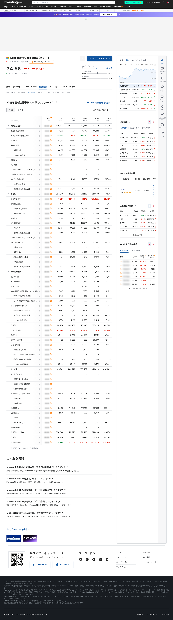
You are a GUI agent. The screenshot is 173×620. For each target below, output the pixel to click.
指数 (127, 60)
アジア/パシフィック (107, 10)
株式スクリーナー (105, 7)
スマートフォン (122, 557)
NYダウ (122, 97)
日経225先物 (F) (125, 90)
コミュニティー (68, 86)
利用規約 (140, 614)
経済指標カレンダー (90, 7)
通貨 (121, 60)
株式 (6, 10)
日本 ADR (71, 10)
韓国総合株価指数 (125, 93)
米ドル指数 (123, 108)
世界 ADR (63, 10)
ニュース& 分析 (29, 86)
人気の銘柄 (123, 128)
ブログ (118, 552)
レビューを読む (153, 190)
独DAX (122, 101)
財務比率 (56, 92)
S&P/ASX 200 (125, 105)
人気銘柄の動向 (126, 206)
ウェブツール (121, 567)
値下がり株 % (146, 128)
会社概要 (146, 552)
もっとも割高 (135, 250)
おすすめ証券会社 (127, 173)
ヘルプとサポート (149, 562)
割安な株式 (126, 10)
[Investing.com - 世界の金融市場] (13, 2)
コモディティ (136, 60)
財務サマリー (10, 92)
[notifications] (163, 2)
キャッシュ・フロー (44, 92)
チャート (17, 86)
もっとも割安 (124, 250)
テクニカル (54, 86)
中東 (97, 10)
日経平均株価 (124, 86)
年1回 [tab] (11, 110)
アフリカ (118, 10)
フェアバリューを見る (103, 68)
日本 (26, 10)
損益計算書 (21, 92)
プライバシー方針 (152, 614)
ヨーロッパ (90, 10)
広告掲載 (146, 557)
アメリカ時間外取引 (45, 10)
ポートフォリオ (122, 562)
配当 (63, 92)
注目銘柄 (124, 122)
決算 (68, 92)
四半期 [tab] (20, 110)
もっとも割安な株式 (128, 244)
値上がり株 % (134, 128)
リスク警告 (165, 614)
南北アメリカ (80, 10)
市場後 (55, 10)
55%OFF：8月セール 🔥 (134, 2)
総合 (8, 86)
